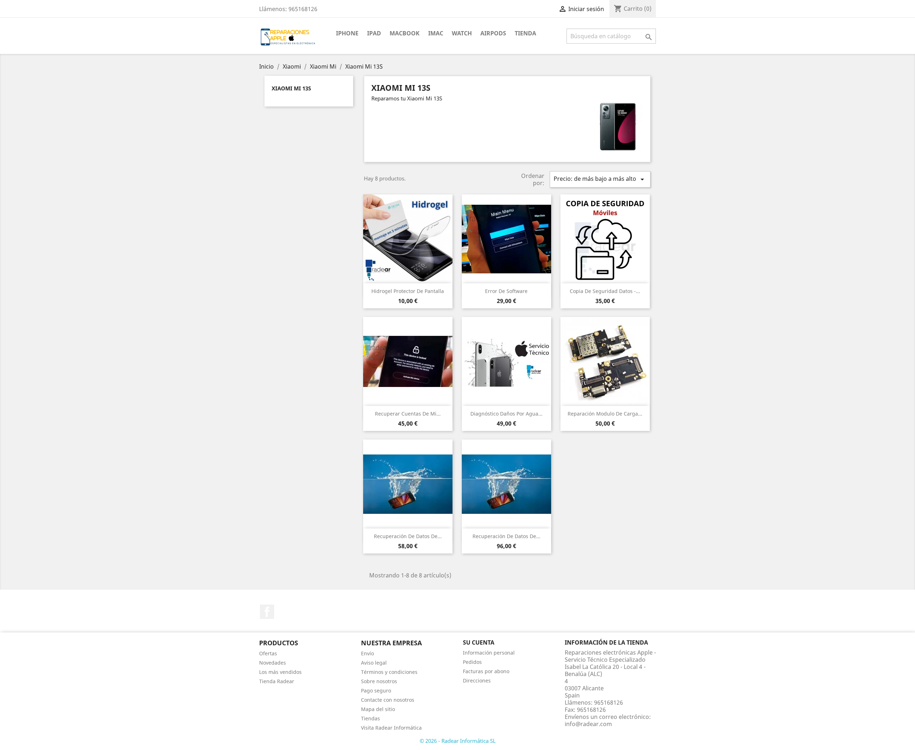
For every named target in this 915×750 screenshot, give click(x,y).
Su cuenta (478, 642)
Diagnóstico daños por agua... (506, 413)
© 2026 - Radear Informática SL (458, 740)
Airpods (493, 33)
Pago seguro (376, 690)
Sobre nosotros (379, 681)
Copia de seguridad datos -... (605, 291)
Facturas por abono (486, 671)
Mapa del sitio (378, 709)
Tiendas (370, 718)
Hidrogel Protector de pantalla (407, 291)
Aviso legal (374, 662)
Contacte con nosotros (387, 699)
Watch (462, 33)
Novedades (272, 662)
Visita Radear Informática (391, 727)
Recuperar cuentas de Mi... (408, 413)
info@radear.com (588, 724)
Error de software (506, 291)
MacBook (405, 33)
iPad (374, 33)
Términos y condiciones (389, 672)
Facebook (267, 612)
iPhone (347, 33)
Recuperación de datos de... (408, 536)
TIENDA (525, 33)
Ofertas (268, 653)
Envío (367, 653)
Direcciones (477, 680)
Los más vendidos (280, 672)
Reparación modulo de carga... (605, 413)
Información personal (489, 652)
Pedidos (472, 662)
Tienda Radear (276, 681)
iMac (435, 33)
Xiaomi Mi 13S (291, 88)
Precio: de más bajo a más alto (600, 179)
